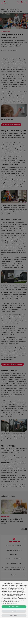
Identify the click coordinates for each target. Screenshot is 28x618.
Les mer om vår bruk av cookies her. (9, 603)
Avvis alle (14, 611)
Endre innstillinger (14, 615)
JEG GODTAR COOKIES (14, 606)
